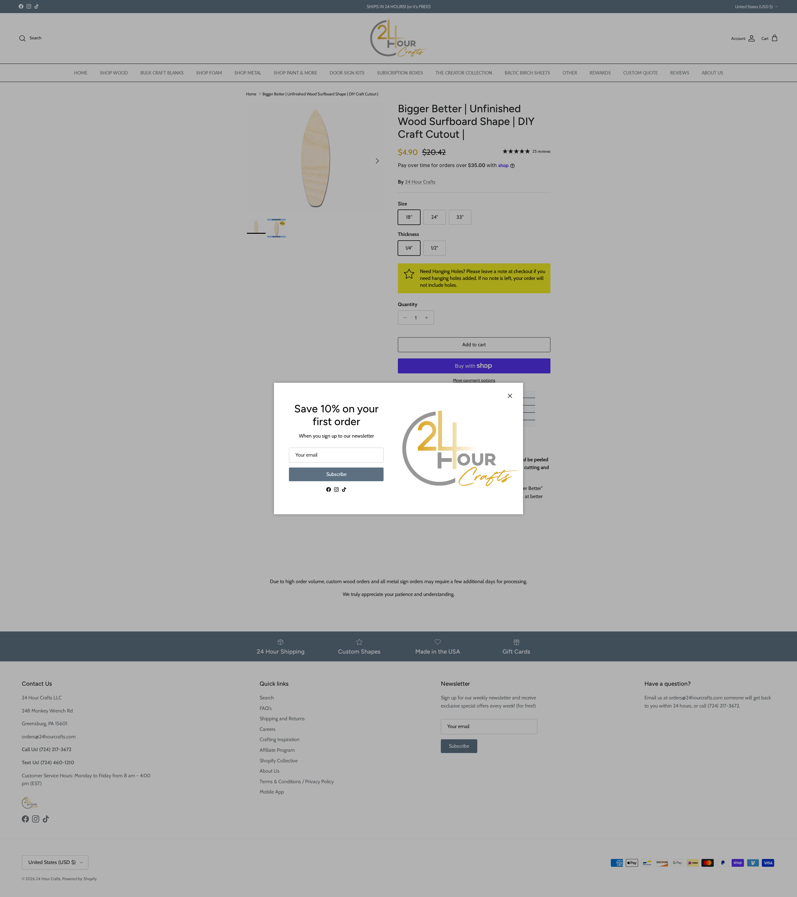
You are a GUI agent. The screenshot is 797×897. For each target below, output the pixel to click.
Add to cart (474, 345)
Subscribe (336, 474)
